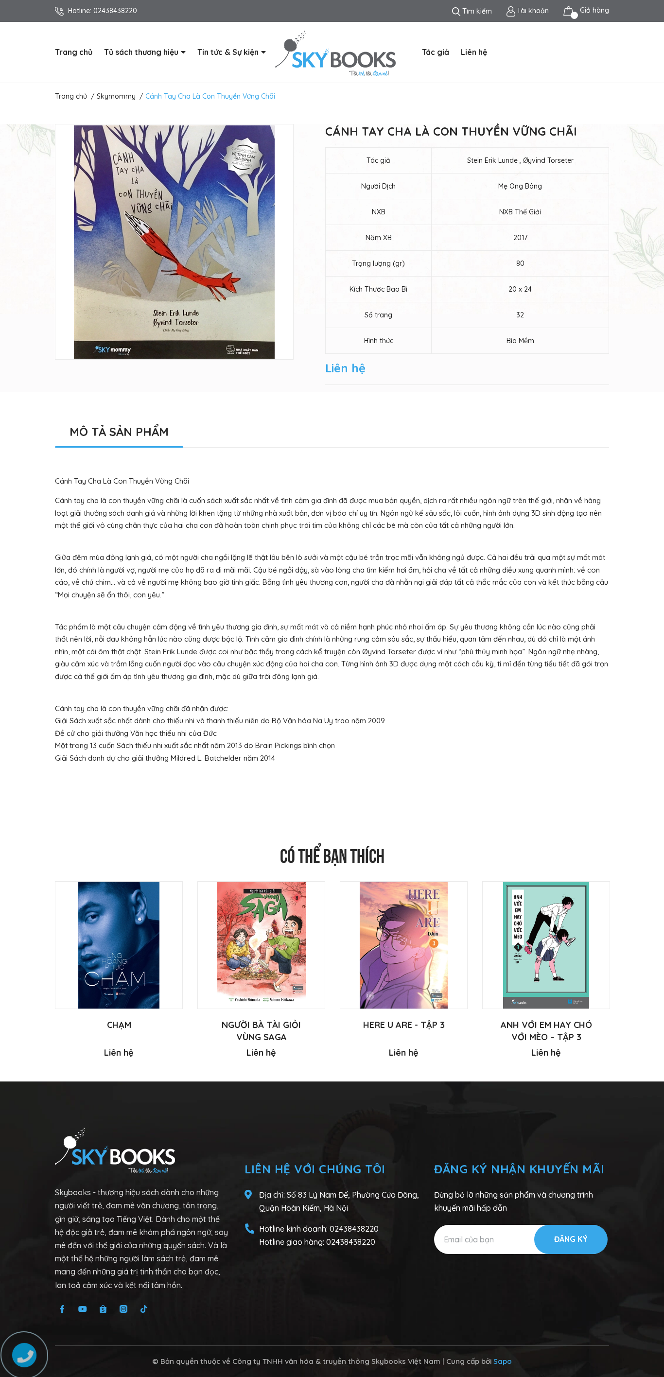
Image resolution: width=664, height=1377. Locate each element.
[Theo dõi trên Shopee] (103, 1309)
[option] (174, 242)
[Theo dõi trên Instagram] (123, 1309)
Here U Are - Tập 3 (404, 1024)
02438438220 (115, 10)
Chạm (119, 1024)
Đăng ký (571, 1239)
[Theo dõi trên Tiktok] (144, 1309)
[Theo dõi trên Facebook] (62, 1309)
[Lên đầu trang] (647, 1331)
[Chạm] (119, 945)
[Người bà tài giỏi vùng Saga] (261, 945)
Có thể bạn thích (332, 854)
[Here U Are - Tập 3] (404, 945)
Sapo (502, 1361)
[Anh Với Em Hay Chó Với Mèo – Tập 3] (546, 945)
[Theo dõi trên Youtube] (82, 1309)
